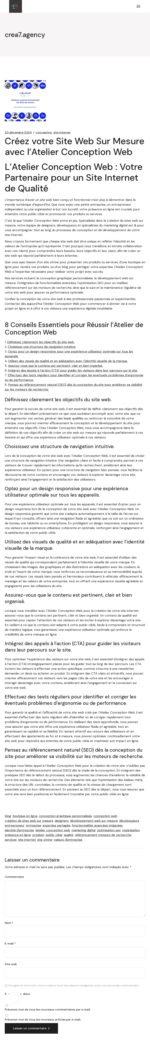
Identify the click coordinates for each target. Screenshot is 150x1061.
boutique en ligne (25, 816)
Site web (11, 964)
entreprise (33, 825)
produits (38, 835)
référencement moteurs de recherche (103, 835)
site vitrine (44, 840)
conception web (105, 816)
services (11, 840)
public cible (54, 835)
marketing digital (83, 830)
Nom (9, 923)
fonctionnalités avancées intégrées (97, 825)
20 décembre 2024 (18, 132)
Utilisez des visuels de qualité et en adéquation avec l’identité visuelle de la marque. (68, 361)
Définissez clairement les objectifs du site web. (40, 342)
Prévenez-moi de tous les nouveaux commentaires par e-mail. (48, 1009)
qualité (68, 835)
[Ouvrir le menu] (138, 6)
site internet (62, 132)
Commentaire (14, 877)
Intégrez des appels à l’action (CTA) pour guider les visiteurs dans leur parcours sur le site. (73, 370)
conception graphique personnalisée (65, 816)
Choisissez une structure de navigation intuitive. (42, 347)
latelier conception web (52, 830)
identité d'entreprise (19, 830)
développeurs (129, 821)
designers (62, 821)
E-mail (10, 943)
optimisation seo (109, 830)
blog (8, 816)
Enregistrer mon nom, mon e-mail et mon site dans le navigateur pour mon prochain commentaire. (74, 985)
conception (43, 132)
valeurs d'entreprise (68, 840)
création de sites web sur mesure (29, 821)
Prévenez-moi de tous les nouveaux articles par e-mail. (43, 1019)
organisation (131, 830)
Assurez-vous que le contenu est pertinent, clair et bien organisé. (55, 366)
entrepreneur (15, 825)
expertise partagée (56, 825)
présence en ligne (18, 835)
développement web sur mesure (94, 821)
